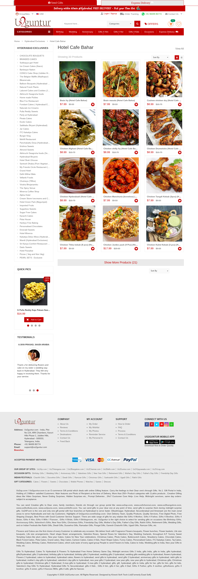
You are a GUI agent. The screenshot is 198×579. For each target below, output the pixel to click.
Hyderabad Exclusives (35, 41)
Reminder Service (97, 434)
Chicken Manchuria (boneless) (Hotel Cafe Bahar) (127, 196)
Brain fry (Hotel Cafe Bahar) (73, 100)
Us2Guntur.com (123, 469)
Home (17, 41)
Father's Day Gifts (150, 473)
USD (41, 14)
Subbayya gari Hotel (29, 63)
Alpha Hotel (25, 195)
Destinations (65, 434)
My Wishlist (94, 427)
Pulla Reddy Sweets (29, 111)
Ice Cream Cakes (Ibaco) (31, 66)
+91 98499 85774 (153, 14)
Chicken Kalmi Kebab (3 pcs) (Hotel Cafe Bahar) (170, 245)
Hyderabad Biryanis (29, 157)
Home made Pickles (29, 97)
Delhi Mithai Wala (28, 174)
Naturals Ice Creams (29, 108)
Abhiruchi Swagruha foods (32, 94)
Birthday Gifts (38, 473)
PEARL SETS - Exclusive (31, 257)
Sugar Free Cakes (28, 212)
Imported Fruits (27, 205)
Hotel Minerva (26, 233)
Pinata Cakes (26, 118)
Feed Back (65, 441)
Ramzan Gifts (80, 477)
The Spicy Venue (27, 188)
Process (121, 431)
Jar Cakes (24, 129)
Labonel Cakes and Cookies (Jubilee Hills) (39, 90)
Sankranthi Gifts (111, 477)
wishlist (178, 24)
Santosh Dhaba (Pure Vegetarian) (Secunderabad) (43, 163)
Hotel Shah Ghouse (29, 160)
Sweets (53, 482)
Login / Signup (110, 13)
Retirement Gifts (115, 473)
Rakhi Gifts (137, 477)
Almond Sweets (27, 150)
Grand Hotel (25, 170)
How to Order (124, 424)
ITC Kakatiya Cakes (29, 132)
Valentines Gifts (84, 473)
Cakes (36, 482)
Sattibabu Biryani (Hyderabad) (33, 125)
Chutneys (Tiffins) (28, 181)
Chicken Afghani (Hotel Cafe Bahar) (77, 148)
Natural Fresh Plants (29, 87)
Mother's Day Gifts (133, 473)
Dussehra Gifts (53, 477)
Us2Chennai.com (93, 469)
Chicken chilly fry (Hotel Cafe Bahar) (121, 148)
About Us (64, 424)
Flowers (44, 482)
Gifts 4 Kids (134, 32)
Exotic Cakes (26, 122)
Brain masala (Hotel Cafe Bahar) (119, 100)
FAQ (120, 427)
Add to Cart (36, 319)
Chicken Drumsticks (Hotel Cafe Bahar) (166, 148)
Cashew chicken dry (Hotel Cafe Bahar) (166, 100)
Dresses (107, 482)
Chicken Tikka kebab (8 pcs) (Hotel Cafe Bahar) (83, 245)
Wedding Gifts (52, 473)
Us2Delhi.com (109, 469)
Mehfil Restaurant (28, 139)
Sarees (98, 482)
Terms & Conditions (69, 431)
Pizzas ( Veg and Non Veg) (32, 254)
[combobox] (120, 23)
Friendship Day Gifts (169, 473)
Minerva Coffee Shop (29, 191)
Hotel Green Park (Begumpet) (33, 202)
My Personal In (96, 438)
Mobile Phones (77, 482)
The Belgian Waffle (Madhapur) (34, 76)
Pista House (25, 219)
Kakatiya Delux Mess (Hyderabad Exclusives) (40, 237)
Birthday (60, 32)
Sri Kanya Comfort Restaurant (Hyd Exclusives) (41, 244)
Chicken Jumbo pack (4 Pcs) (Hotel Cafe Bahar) (126, 245)
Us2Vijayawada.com (141, 469)
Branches (19, 450)
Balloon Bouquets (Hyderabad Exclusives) (39, 83)
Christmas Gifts (95, 477)
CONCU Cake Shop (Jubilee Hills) (35, 73)
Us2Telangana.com (57, 469)
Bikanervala (25, 80)
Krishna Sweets (27, 146)
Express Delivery (167, 32)
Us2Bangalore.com (76, 469)
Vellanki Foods (26, 177)
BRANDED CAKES (28, 59)
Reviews (64, 427)
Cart (171, 24)
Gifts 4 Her (118, 32)
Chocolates (63, 482)
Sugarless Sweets (28, 209)
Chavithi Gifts (39, 477)
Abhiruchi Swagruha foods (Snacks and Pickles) (41, 153)
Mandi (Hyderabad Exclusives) (34, 240)
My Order (93, 424)
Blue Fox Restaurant (29, 101)
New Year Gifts (100, 473)
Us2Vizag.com (158, 469)
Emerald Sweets (27, 230)
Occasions (149, 32)
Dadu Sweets (26, 247)
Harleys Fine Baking (29, 223)
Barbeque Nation (27, 69)
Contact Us (65, 438)
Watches (89, 482)
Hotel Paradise (26, 251)
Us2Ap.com (42, 469)
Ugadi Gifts (125, 477)
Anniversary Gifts (68, 473)
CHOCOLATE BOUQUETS (32, 56)
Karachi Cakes (26, 216)
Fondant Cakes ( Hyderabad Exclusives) (38, 104)
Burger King (25, 136)
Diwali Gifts (67, 477)
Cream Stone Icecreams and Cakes (36, 198)
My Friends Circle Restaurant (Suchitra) (38, 167)
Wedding (73, 32)
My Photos (94, 431)
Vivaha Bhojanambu (29, 184)
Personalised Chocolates (31, 226)
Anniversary (87, 32)
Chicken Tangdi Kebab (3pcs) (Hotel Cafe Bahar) (171, 196)
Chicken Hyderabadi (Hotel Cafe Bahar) (79, 196)
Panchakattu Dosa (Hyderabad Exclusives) (39, 143)
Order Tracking (132, 14)
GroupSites (24, 14)
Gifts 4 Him (103, 32)
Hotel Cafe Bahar (58, 41)
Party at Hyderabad (29, 115)
